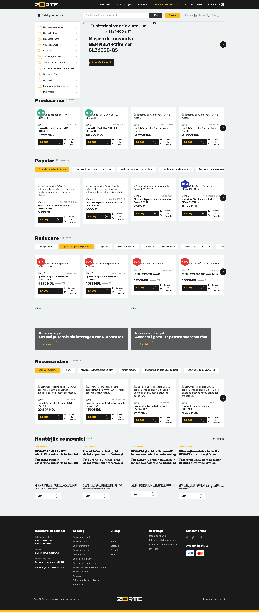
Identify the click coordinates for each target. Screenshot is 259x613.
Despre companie (102, 5)
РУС (193, 4)
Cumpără (143, 344)
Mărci (119, 5)
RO (186, 4)
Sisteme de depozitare (54, 62)
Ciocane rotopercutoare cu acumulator (93, 169)
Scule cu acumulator (53, 27)
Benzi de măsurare (126, 246)
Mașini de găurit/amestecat (197, 246)
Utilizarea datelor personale (162, 540)
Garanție (115, 546)
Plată (113, 541)
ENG (199, 4)
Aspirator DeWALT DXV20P (147, 273)
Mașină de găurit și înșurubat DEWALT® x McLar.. (197, 201)
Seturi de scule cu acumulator (201, 370)
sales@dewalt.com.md (47, 553)
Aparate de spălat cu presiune (76, 246)
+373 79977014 (43, 543)
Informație (47, 344)
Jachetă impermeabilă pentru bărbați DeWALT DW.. (105, 404)
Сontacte (153, 549)
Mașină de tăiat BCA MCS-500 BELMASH (101, 129)
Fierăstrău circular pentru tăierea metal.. (151, 129)
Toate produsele (46, 246)
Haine (68, 370)
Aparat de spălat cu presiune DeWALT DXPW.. (53, 278)
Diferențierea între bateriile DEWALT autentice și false (199, 453)
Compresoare (49, 50)
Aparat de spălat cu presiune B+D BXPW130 (103, 278)
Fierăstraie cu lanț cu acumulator (160, 246)
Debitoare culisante (47, 370)
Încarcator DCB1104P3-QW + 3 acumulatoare (53, 207)
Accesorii (47, 80)
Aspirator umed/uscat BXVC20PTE (200, 273)
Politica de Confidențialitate (162, 544)
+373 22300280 (164, 4)
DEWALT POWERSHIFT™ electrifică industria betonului (56, 453)
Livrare (114, 537)
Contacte (142, 5)
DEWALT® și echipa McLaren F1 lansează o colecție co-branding (153, 453)
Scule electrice (50, 33)
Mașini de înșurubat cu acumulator (136, 169)
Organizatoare (129, 370)
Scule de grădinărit (52, 56)
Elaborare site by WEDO (214, 599)
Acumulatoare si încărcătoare (52, 169)
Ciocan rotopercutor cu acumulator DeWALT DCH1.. (152, 201)
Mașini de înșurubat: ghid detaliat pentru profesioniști (103, 453)
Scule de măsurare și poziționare (58, 68)
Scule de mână (50, 74)
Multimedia (48, 92)
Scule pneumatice (52, 45)
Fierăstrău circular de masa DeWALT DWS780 (56, 404)
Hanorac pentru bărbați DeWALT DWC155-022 (150, 407)
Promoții (115, 550)
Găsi (155, 15)
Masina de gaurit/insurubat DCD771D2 (196, 407)
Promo (172, 15)
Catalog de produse (52, 15)
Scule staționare (51, 39)
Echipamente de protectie (55, 86)
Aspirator (104, 246)
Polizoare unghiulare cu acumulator (215, 169)
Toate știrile (218, 439)
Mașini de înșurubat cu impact (175, 169)
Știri (130, 5)
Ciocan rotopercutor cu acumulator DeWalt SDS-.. (104, 204)
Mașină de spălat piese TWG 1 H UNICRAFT (54, 129)
